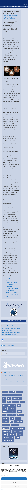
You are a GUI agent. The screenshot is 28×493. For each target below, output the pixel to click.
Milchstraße (5, 418)
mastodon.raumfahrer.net (8, 345)
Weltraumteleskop (8, 440)
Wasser (17, 437)
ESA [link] (6, 81)
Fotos (22, 401)
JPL (19, 405)
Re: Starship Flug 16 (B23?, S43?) (8, 334)
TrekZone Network (7, 372)
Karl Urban (17, 33)
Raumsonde (6, 425)
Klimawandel (12, 408)
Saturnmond (21, 428)
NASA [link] (4, 38)
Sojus (20, 431)
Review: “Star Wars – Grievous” (8, 379)
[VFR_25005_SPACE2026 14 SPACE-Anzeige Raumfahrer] (13, 453)
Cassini (20, 395)
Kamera (4, 408)
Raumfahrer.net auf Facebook (10, 339)
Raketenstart (18, 421)
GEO (4, 405)
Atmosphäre (6, 395)
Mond (11, 418)
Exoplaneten (15, 401)
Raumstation (15, 425)
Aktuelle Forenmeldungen (9, 326)
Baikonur (13, 395)
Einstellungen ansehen (14, 486)
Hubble (9, 405)
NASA (17, 418)
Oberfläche (5, 421)
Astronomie (5, 15)
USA (12, 437)
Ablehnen (14, 482)
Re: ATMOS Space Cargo (6, 330)
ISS (14, 405)
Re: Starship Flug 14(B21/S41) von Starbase (10, 328)
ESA (4, 402)
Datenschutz (17, 320)
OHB (11, 421)
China (4, 398)
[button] (26, 465)
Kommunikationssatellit (9, 411)
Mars (4, 414)
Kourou (19, 411)
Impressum (25, 489)
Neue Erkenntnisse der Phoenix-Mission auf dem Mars (12, 294)
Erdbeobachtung (17, 398)
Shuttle (15, 431)
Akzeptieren (14, 479)
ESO (9, 401)
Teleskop (20, 434)
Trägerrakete (5, 437)
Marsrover (20, 414)
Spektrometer (12, 434)
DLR (9, 398)
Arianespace (19, 391)
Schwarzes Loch (6, 431)
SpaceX (4, 434)
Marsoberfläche (11, 414)
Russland (13, 428)
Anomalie (5, 391)
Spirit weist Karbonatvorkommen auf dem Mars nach (12, 288)
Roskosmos (5, 428)
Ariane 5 (12, 391)
